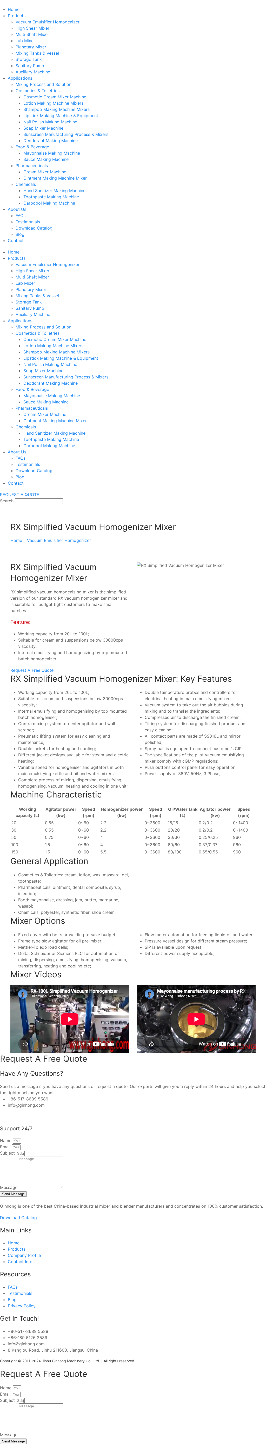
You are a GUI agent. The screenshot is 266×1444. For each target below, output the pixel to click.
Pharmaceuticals (32, 165)
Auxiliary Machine (33, 71)
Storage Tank (29, 59)
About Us (17, 209)
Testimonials (28, 221)
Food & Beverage (32, 146)
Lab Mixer (25, 40)
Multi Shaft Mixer (32, 34)
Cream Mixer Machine (44, 171)
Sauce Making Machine (46, 159)
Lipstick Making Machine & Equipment (60, 115)
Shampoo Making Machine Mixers (56, 109)
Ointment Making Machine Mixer (55, 178)
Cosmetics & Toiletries (37, 90)
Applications (20, 78)
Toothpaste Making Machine (51, 196)
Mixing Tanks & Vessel (37, 53)
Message (9, 1187)
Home (13, 9)
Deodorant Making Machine (50, 140)
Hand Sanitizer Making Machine (54, 190)
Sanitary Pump (30, 65)
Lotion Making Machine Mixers (53, 103)
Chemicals (26, 184)
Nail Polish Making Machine (50, 121)
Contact (16, 240)
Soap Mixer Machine (43, 128)
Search (7, 500)
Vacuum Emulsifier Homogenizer (47, 21)
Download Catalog (34, 228)
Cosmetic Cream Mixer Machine (54, 96)
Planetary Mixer (31, 46)
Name (6, 1140)
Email (6, 1146)
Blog (20, 234)
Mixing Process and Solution (43, 84)
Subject (8, 1153)
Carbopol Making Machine (49, 203)
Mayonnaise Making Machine (51, 153)
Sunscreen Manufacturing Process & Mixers (65, 134)
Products (16, 15)
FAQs (20, 215)
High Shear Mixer (32, 28)
